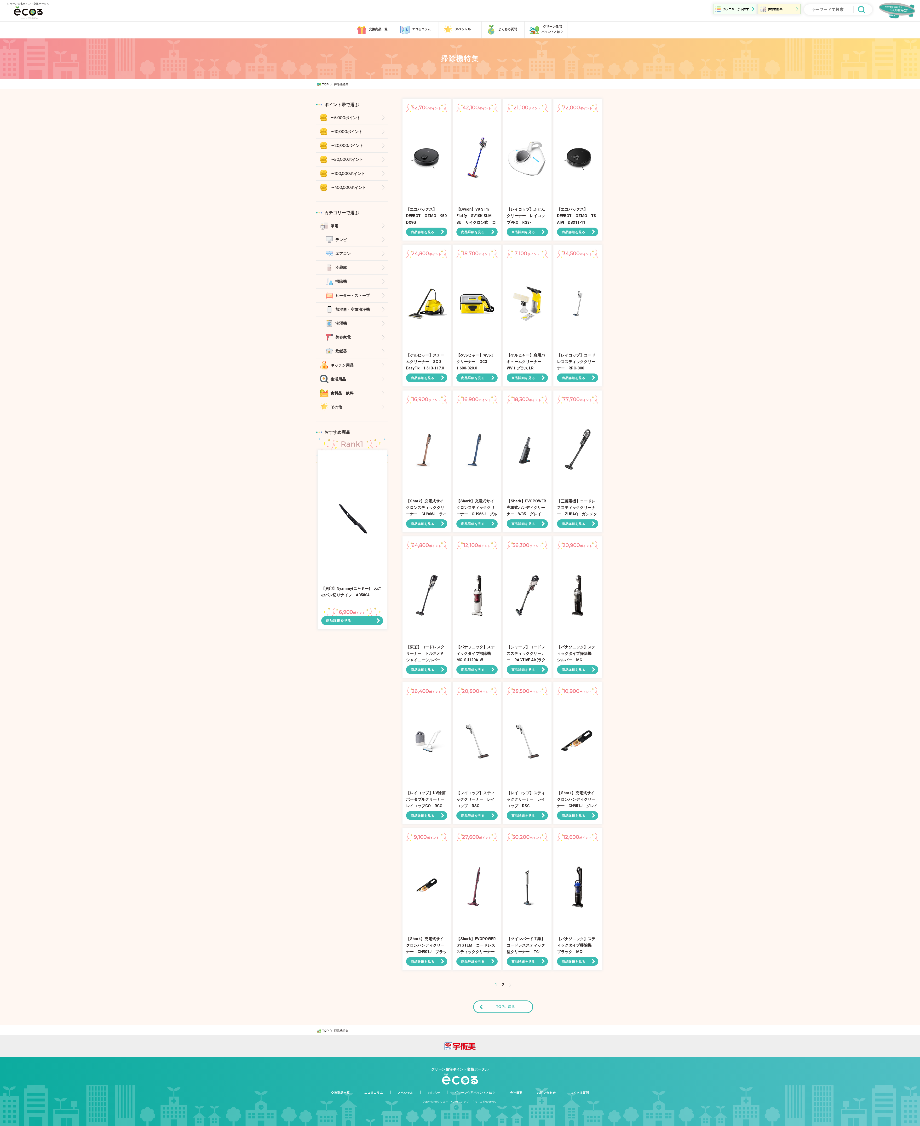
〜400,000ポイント (348, 187)
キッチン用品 (342, 365)
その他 (336, 407)
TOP (325, 84)
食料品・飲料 (342, 393)
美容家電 (343, 337)
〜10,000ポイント (346, 131)
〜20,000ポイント (347, 145)
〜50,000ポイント (347, 159)
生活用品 (338, 379)
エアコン (343, 253)
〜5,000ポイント (346, 117)
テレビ (341, 239)
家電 (334, 226)
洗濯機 (341, 323)
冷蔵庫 (341, 267)
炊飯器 (341, 351)
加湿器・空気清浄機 (352, 309)
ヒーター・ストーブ (352, 295)
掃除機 (341, 281)
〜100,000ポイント (348, 173)
